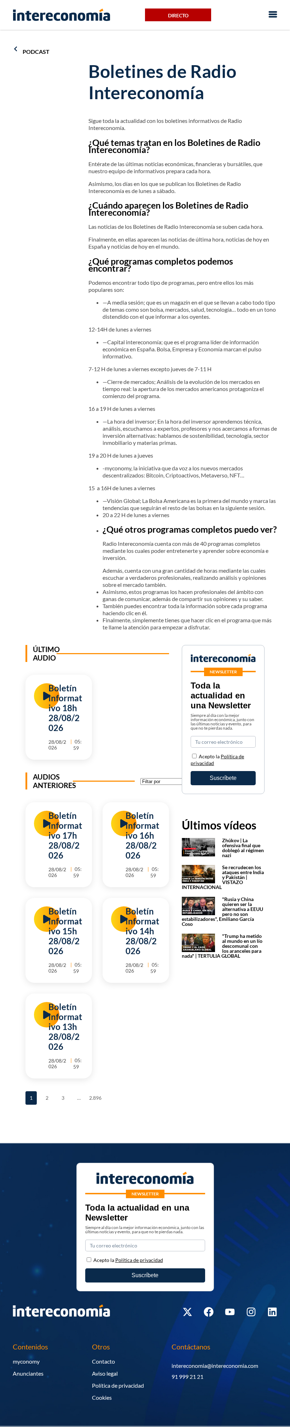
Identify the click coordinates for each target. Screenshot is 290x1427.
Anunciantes (28, 1373)
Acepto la (128, 1260)
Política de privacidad (118, 1385)
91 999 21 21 (187, 1376)
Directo (178, 15)
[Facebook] (209, 1312)
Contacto (103, 1361)
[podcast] (15, 49)
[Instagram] (251, 1312)
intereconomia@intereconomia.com (215, 1365)
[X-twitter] (187, 1312)
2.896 (94, 1096)
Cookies (102, 1397)
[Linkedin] (272, 1312)
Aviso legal (105, 1373)
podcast (36, 51)
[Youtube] (230, 1312)
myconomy (26, 1361)
